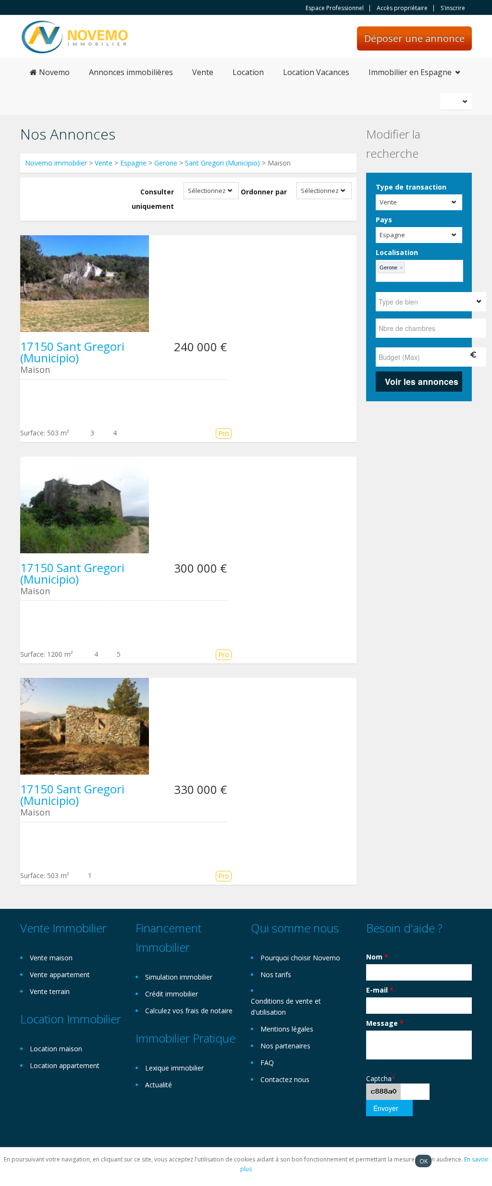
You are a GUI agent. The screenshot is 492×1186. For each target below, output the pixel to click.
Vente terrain (50, 991)
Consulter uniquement (153, 199)
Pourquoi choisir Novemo (300, 957)
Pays (384, 219)
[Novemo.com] (74, 36)
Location (248, 72)
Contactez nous (284, 1079)
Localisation (397, 252)
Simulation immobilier (178, 977)
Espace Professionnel (335, 8)
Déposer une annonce (414, 38)
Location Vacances (316, 72)
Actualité (158, 1084)
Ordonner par (264, 191)
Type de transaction (411, 186)
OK (423, 1161)
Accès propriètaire (402, 8)
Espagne (133, 162)
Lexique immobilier (174, 1067)
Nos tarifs (275, 974)
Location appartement (64, 1065)
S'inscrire (453, 8)
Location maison (56, 1048)
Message (385, 1023)
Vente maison (51, 957)
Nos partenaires (285, 1045)
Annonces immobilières (131, 72)
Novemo (53, 72)
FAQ (267, 1062)
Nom (377, 956)
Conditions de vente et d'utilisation (286, 1006)
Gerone (165, 162)
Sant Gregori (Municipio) (222, 162)
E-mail (380, 990)
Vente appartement (60, 974)
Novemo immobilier (56, 162)
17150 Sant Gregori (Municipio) (72, 352)
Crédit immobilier (171, 993)
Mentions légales (286, 1028)
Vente (202, 72)
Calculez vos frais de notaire (189, 1010)
